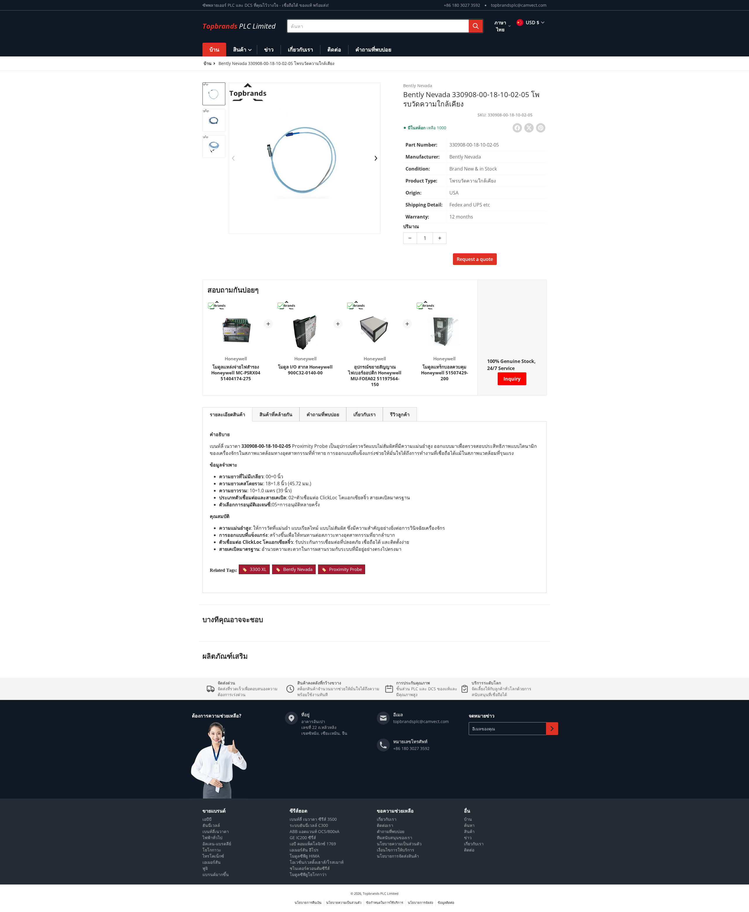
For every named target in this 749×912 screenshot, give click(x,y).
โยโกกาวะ (211, 850)
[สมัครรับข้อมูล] (552, 728)
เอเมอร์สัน (211, 862)
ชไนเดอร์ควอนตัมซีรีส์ (310, 868)
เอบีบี (207, 819)
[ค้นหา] (476, 26)
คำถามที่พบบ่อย (390, 831)
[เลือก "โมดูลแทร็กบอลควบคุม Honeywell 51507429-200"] (419, 306)
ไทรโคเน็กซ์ (213, 856)
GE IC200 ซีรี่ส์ (303, 837)
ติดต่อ (469, 850)
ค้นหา (469, 825)
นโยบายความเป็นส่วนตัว (399, 843)
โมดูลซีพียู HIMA (304, 856)
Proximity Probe (345, 569)
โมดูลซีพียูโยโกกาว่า (308, 874)
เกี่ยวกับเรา (386, 819)
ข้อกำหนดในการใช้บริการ (384, 902)
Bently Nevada (297, 569)
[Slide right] (376, 158)
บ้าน (468, 819)
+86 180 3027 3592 (462, 5)
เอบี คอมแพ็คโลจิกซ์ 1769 (313, 843)
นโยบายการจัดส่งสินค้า (398, 856)
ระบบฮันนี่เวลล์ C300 (309, 825)
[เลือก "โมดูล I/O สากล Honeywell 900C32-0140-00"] (281, 306)
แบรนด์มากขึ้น (215, 874)
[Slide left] (233, 158)
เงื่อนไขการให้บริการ (395, 850)
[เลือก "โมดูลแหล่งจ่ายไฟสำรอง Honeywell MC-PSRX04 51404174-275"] (211, 306)
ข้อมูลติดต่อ (446, 902)
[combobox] (385, 26)
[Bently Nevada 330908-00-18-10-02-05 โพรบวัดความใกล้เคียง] (213, 93)
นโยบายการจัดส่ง (420, 902)
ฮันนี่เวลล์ (211, 825)
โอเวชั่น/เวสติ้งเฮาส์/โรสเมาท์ (316, 862)
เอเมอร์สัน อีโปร (304, 850)
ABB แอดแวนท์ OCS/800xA (314, 831)
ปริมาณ (411, 226)
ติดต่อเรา (385, 825)
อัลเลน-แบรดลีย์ (216, 843)
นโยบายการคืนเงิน (308, 902)
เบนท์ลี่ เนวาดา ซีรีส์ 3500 (313, 819)
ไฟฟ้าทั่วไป (212, 837)
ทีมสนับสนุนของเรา (394, 837)
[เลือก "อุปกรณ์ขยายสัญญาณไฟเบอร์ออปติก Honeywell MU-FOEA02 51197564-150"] (350, 306)
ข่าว (468, 837)
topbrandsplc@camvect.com (519, 5)
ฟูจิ (205, 868)
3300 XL (258, 569)
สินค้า (469, 831)
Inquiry (512, 379)
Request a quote (475, 259)
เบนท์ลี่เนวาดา (215, 831)
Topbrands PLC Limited (380, 893)
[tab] (227, 414)
